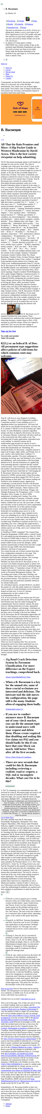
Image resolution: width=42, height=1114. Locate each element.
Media (18, 677)
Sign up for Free (7, 989)
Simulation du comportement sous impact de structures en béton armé (21, 1069)
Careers (8, 78)
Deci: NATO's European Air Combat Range (20, 1039)
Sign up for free (8, 331)
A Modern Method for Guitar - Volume (24, 1047)
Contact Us (19, 709)
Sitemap (9, 1104)
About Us (9, 76)
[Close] (7, 891)
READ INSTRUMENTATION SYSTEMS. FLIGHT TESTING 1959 (20, 1020)
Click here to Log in (28, 999)
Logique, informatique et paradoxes (14, 1028)
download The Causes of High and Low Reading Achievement (20, 1008)
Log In (8, 70)
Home (8, 1106)
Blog (7, 74)
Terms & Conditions (23, 757)
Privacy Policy (11, 757)
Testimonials (10, 709)
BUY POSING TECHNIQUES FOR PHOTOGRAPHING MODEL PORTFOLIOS (18, 1055)
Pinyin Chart (10, 72)
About (8, 677)
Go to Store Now (7, 817)
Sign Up (4, 64)
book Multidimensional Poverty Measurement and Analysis (20, 1080)
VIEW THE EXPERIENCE (11, 1064)
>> (3, 139)
